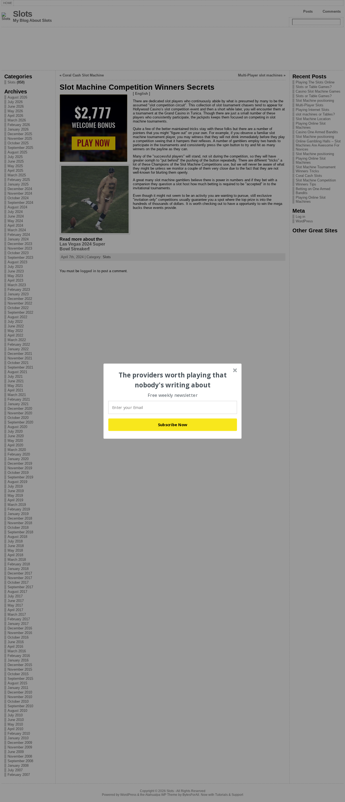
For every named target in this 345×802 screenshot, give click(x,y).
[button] (172, 380)
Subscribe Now (173, 424)
